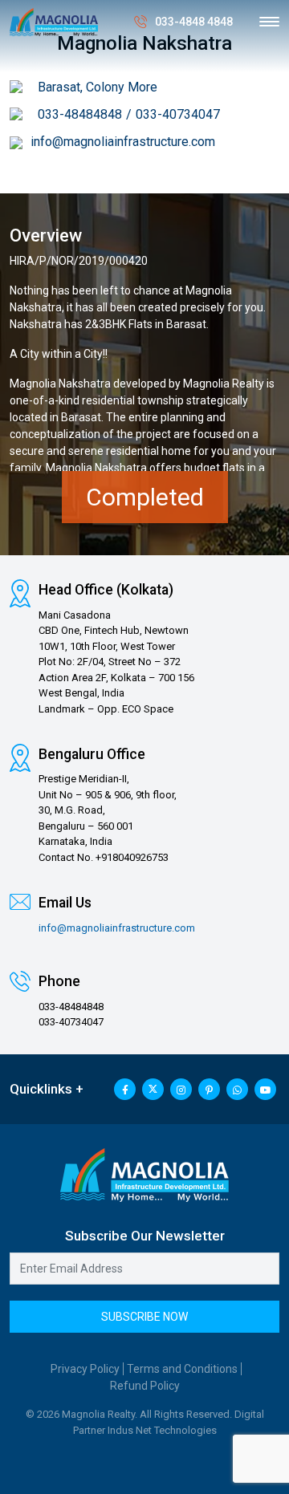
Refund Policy (145, 1385)
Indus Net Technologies (162, 1430)
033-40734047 (178, 114)
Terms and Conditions (182, 1368)
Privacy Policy (85, 1368)
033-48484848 (80, 114)
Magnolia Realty (223, 383)
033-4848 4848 (194, 21)
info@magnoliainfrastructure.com (123, 141)
